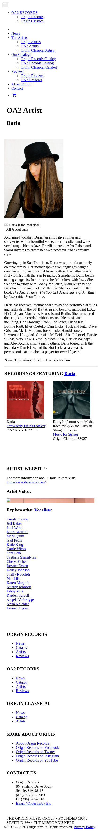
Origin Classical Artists (38, 50)
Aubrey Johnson (19, 587)
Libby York (15, 591)
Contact (17, 88)
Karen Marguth (18, 583)
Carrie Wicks (16, 549)
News (15, 33)
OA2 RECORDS (24, 13)
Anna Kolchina (18, 604)
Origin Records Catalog (38, 59)
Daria (69, 373)
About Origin (21, 84)
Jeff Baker (14, 523)
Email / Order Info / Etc (33, 803)
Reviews (22, 656)
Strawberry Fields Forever (26, 426)
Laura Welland (17, 532)
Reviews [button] (17, 71)
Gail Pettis (14, 540)
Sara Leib (14, 553)
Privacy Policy (84, 827)
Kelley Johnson (18, 570)
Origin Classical (32, 21)
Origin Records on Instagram (37, 756)
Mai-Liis (13, 578)
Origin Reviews (32, 76)
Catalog (21, 647)
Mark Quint (15, 536)
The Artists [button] (19, 38)
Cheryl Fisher (17, 561)
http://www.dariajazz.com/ (26, 482)
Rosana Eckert (17, 566)
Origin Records (32, 17)
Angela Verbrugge (20, 600)
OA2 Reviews (31, 80)
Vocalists (42, 509)
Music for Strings (65, 434)
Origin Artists (31, 42)
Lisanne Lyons (17, 608)
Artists (21, 652)
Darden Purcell (18, 595)
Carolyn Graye (18, 519)
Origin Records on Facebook (37, 748)
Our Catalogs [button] (21, 55)
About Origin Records (32, 743)
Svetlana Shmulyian (21, 557)
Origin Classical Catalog (39, 67)
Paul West (14, 528)
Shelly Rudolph (18, 574)
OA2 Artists (30, 46)
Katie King (15, 545)
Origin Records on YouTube (37, 760)
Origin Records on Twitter (35, 752)
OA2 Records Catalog (37, 63)
